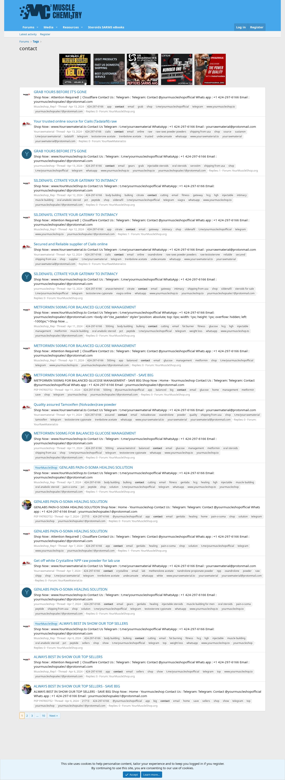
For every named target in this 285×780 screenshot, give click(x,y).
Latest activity (28, 34)
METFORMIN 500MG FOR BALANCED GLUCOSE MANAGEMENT (85, 307)
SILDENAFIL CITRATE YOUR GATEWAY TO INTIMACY (76, 180)
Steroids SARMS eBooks (106, 27)
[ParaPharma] (210, 69)
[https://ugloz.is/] (75, 69)
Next (52, 715)
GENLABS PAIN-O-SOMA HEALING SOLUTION (84, 467)
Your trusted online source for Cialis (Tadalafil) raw (75, 121)
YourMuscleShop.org (122, 111)
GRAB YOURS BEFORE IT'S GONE (60, 91)
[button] (37, 27)
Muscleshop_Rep (44, 195)
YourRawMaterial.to (114, 141)
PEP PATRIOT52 (43, 390)
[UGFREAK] (176, 69)
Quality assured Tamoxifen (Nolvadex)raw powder (75, 404)
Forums (28, 27)
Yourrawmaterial (44, 131)
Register (45, 34)
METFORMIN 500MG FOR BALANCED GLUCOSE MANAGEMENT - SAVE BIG (93, 375)
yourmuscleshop (44, 166)
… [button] (37, 715)
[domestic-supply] (109, 69)
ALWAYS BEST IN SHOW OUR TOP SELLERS (81, 623)
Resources (71, 27)
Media (48, 27)
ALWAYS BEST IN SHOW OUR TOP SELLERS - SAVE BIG (77, 686)
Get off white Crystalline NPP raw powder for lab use (77, 560)
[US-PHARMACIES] (142, 69)
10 (43, 715)
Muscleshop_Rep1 (45, 106)
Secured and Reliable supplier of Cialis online (71, 244)
